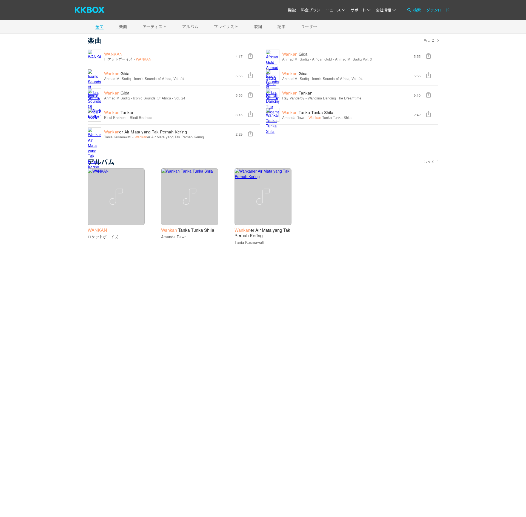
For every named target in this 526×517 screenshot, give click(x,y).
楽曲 (123, 26)
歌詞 (258, 26)
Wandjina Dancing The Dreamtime (334, 98)
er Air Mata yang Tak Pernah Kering (145, 132)
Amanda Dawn (293, 117)
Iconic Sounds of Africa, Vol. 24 (159, 78)
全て (99, 26)
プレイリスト (226, 26)
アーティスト (154, 26)
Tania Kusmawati (117, 136)
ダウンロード (437, 10)
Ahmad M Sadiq (117, 98)
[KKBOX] (89, 10)
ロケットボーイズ (118, 59)
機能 (292, 10)
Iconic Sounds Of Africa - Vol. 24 (159, 98)
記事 (281, 26)
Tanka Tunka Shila (307, 112)
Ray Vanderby (293, 98)
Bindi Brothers (141, 117)
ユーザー (309, 26)
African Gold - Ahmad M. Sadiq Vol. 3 (342, 59)
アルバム (190, 26)
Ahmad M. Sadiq (295, 59)
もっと (429, 40)
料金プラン (310, 10)
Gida (294, 54)
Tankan (297, 93)
